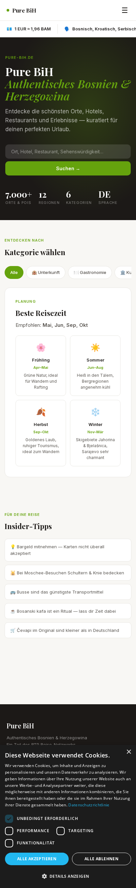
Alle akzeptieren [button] (36, 859)
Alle (14, 272)
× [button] (128, 752)
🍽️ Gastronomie (90, 272)
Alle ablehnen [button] (102, 859)
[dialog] (68, 816)
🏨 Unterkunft (46, 272)
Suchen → (68, 168)
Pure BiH (24, 10)
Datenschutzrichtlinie (88, 805)
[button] (68, 876)
